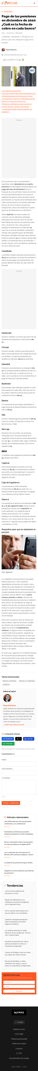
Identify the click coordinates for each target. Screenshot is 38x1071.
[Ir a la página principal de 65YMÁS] (9, 3)
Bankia (5, 400)
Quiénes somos (19, 1029)
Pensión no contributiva (27, 681)
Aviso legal (19, 1034)
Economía (10, 33)
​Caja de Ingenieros (11, 482)
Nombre (4, 759)
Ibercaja (5, 429)
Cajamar (6, 463)
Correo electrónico (7, 769)
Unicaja (5, 347)
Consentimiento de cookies (19, 1058)
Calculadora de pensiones (11, 91)
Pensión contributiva (9, 681)
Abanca (5, 499)
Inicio (3, 33)
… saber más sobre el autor (13, 725)
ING (3, 415)
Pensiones (8, 11)
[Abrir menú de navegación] (34, 3)
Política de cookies (19, 1044)
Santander (7, 333)
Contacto (19, 1049)
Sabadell (6, 364)
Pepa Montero (11, 50)
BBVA (4, 451)
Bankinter (6, 383)
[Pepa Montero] (3, 49)
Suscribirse (19, 991)
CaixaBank (7, 251)
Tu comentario (6, 778)
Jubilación (6, 684)
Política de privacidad (19, 1039)
